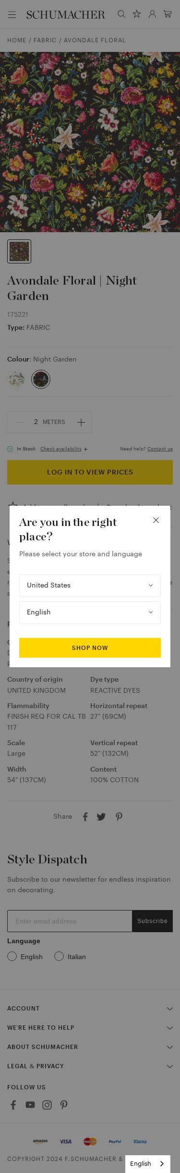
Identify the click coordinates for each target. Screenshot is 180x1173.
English (140, 1164)
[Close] (156, 520)
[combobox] (147, 1164)
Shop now (90, 648)
